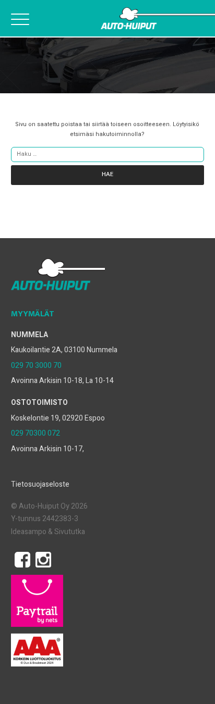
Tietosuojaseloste (40, 484)
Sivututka (69, 531)
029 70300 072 (35, 433)
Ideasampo (28, 531)
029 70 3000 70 (36, 365)
